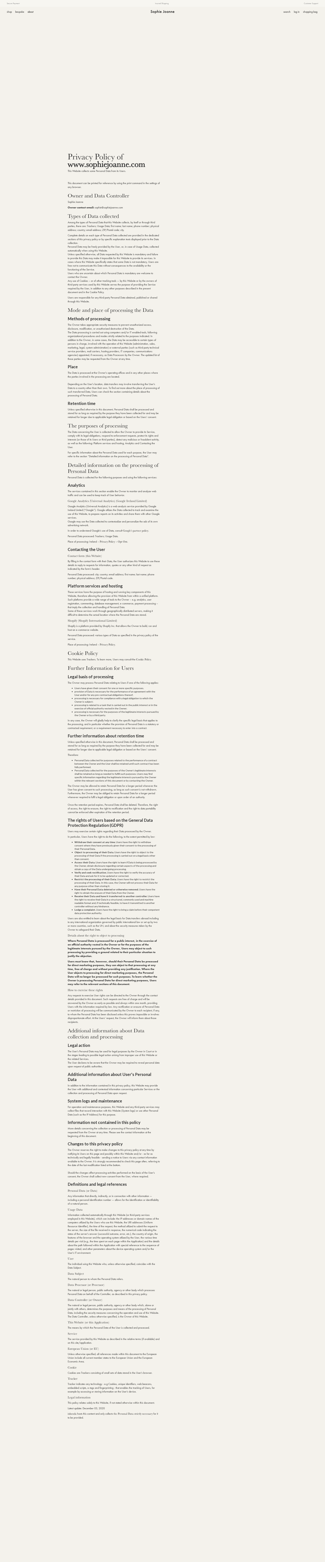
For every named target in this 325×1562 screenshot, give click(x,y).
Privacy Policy (107, 541)
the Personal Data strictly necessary (133, 1414)
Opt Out (122, 541)
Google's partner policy (135, 530)
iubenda (72, 1414)
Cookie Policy (143, 659)
